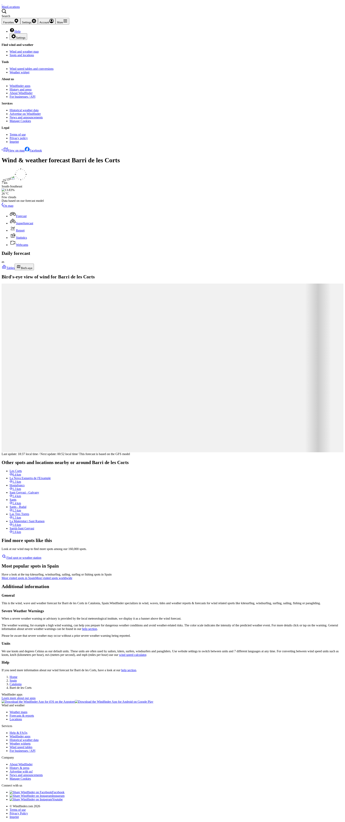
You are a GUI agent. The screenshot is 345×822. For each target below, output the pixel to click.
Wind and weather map (24, 51)
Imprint (14, 141)
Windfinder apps (20, 86)
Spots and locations (22, 55)
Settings (21, 37)
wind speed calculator (132, 654)
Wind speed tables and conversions (32, 68)
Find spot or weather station (23, 557)
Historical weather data (24, 110)
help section (89, 629)
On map (8, 205)
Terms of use (18, 134)
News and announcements (26, 117)
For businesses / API (22, 96)
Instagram (58, 795)
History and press (21, 89)
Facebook (36, 150)
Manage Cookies (20, 121)
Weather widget (19, 72)
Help (17, 31)
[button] (172, 13)
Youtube (57, 799)
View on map (16, 150)
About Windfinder (21, 93)
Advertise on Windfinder (25, 113)
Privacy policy (19, 138)
